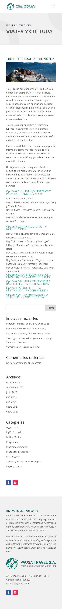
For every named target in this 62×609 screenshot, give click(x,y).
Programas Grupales (16, 446)
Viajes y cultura (14, 466)
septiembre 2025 (15, 387)
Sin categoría (13, 456)
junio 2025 (11, 392)
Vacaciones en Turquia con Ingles (23, 346)
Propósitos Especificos (18, 451)
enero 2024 (12, 406)
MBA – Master (13, 437)
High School (12, 427)
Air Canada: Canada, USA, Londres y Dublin (28, 333)
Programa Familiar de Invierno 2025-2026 (27, 323)
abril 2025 (11, 396)
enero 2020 (12, 411)
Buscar (50, 307)
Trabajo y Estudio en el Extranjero (23, 461)
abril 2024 (11, 401)
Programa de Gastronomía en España (25, 328)
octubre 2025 (13, 382)
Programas (12, 441)
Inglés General (13, 432)
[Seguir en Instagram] (15, 482)
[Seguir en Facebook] (8, 482)
